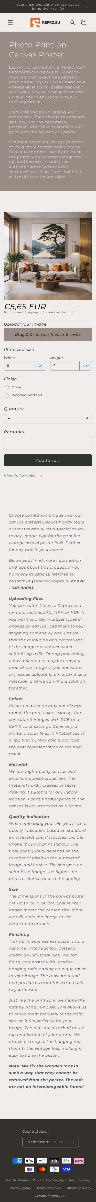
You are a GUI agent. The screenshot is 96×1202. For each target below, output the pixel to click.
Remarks (14, 431)
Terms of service (49, 1188)
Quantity (14, 408)
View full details (20, 476)
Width (10, 357)
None (17, 387)
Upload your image (25, 324)
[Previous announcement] (9, 6)
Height (56, 357)
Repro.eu (25, 1180)
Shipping (31, 312)
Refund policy (80, 1180)
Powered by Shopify (48, 1180)
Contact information (50, 1195)
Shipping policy (79, 1188)
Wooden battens (27, 395)
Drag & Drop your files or (48, 334)
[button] (10, 22)
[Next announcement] (86, 6)
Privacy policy (20, 1188)
